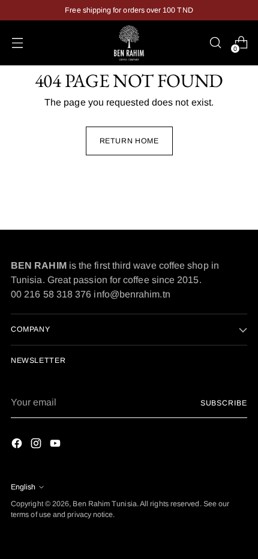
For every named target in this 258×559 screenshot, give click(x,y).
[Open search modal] (215, 43)
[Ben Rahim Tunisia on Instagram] (37, 445)
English (23, 487)
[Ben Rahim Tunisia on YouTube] (56, 445)
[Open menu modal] (17, 43)
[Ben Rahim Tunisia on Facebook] (18, 445)
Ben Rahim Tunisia (104, 504)
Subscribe (223, 403)
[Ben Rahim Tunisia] (129, 43)
